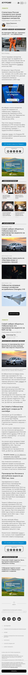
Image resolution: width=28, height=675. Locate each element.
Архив (5, 632)
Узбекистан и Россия (20, 29)
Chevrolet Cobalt (6, 340)
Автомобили (15, 340)
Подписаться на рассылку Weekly (12, 610)
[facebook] (4, 619)
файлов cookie (14, 667)
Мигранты (4, 29)
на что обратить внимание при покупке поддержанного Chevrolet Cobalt (14, 456)
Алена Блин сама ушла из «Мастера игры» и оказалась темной (13, 260)
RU (22, 3)
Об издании (7, 625)
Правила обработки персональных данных (14, 636)
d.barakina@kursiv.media (12, 26)
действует (13, 417)
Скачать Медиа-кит (9, 643)
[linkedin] (19, 619)
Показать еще (14, 313)
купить (14, 434)
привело (20, 64)
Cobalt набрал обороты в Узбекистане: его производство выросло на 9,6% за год (13, 232)
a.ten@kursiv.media (10, 337)
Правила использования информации (15, 629)
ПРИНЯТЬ (14, 671)
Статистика (11, 29)
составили (5, 443)
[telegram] (14, 619)
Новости (5, 8)
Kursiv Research (8, 646)
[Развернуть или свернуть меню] (25, 3)
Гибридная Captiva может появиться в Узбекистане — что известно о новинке (13, 569)
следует (21, 381)
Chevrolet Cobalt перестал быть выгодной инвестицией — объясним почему (13, 561)
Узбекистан (21, 340)
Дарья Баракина (11, 23)
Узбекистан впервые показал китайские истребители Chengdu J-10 (13, 287)
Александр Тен (11, 335)
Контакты (6, 640)
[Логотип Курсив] (6, 2)
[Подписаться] (25, 612)
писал (11, 134)
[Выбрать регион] (18, 3)
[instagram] (9, 619)
